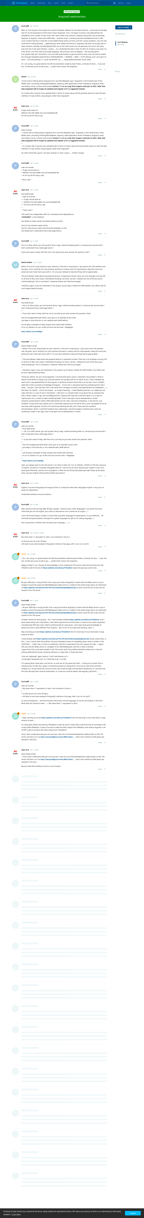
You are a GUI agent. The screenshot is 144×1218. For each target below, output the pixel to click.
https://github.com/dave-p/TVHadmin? (55, 632)
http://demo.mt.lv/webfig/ (31, 331)
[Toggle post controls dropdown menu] (105, 69)
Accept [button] (133, 1213)
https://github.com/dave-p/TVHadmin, (84, 619)
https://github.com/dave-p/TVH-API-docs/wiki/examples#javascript (49, 587)
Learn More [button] (16, 1214)
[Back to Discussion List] (3, 3)
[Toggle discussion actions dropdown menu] (130, 27)
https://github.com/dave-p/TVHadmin (57, 568)
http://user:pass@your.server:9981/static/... (57, 737)
